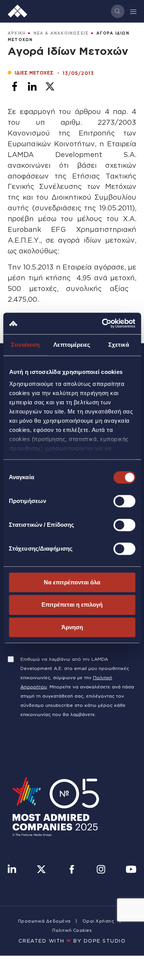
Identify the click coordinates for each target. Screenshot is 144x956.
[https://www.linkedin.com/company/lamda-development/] (12, 870)
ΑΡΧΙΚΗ (17, 33)
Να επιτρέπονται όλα (72, 582)
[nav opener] (133, 11)
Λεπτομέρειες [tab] (71, 344)
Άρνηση (72, 627)
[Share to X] (50, 86)
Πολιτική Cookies (72, 930)
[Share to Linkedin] (32, 86)
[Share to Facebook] (15, 86)
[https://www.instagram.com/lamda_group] (101, 870)
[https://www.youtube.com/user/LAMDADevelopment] (131, 870)
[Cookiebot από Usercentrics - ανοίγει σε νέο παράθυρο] (102, 323)
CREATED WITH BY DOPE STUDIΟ (72, 940)
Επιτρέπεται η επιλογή (72, 605)
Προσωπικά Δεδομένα (44, 921)
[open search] (117, 11)
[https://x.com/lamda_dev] (41, 870)
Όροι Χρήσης (98, 921)
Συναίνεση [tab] (25, 344)
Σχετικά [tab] (118, 344)
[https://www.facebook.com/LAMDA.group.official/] (71, 870)
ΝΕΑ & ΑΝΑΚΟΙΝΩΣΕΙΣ (61, 33)
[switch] (124, 501)
